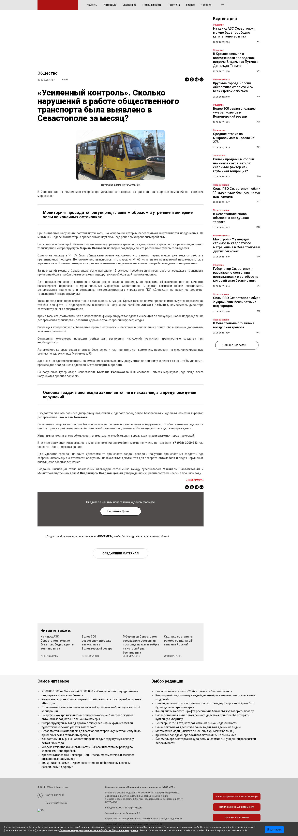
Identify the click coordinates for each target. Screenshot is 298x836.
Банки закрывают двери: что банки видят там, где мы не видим (198, 727)
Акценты (92, 4)
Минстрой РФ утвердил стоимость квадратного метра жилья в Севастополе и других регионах (236, 245)
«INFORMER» (104, 536)
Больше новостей (234, 345)
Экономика (129, 4)
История (206, 4)
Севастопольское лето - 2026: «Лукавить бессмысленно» (193, 691)
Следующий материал (120, 553)
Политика (174, 4)
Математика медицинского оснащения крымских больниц (194, 731)
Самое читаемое (53, 681)
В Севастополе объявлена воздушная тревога (233, 325)
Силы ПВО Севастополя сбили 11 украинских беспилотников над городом (236, 192)
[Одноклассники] (192, 79)
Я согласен (274, 829)
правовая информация (237, 817)
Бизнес (190, 4)
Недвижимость (152, 4)
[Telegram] (197, 79)
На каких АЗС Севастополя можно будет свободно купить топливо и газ (234, 32)
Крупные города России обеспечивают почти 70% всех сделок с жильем (233, 87)
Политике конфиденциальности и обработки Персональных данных (98, 830)
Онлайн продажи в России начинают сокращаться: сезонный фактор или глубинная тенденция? (233, 165)
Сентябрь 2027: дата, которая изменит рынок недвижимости (196, 723)
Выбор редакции (167, 681)
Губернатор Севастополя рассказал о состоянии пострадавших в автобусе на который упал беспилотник (141, 644)
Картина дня (225, 18)
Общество (47, 73)
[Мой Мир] (201, 79)
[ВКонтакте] (187, 79)
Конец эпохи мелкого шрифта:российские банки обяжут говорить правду (204, 711)
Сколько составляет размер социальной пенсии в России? (179, 640)
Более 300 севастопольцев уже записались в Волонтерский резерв (234, 112)
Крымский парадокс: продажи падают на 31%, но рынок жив (195, 735)
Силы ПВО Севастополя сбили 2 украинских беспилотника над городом (236, 302)
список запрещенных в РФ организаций (236, 796)
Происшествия (221, 185)
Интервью (110, 4)
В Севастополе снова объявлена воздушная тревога (231, 218)
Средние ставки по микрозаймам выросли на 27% (233, 138)
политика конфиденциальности (236, 807)
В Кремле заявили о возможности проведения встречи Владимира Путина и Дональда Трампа (235, 60)
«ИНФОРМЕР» (195, 480)
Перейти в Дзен (118, 511)
